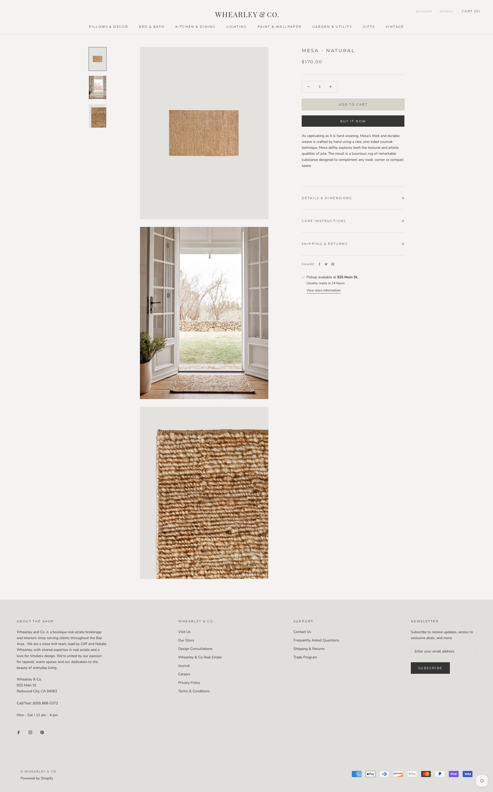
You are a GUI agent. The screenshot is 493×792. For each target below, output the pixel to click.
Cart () (471, 11)
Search (446, 11)
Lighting (236, 27)
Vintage (395, 27)
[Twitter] (326, 264)
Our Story (186, 640)
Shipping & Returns (325, 244)
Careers (184, 674)
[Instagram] (30, 732)
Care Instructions (324, 221)
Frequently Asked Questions (316, 640)
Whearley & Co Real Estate (200, 657)
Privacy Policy (189, 682)
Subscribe (430, 668)
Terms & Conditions (194, 691)
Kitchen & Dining (195, 27)
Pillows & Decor (108, 27)
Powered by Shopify (37, 778)
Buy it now (353, 121)
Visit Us (184, 631)
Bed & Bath (152, 27)
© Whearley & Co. (39, 771)
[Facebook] (319, 264)
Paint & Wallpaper (280, 27)
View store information (323, 290)
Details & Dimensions (327, 198)
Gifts (369, 27)
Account (424, 11)
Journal (184, 665)
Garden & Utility (332, 27)
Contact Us (302, 631)
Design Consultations (195, 648)
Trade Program (305, 657)
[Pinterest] (332, 264)
